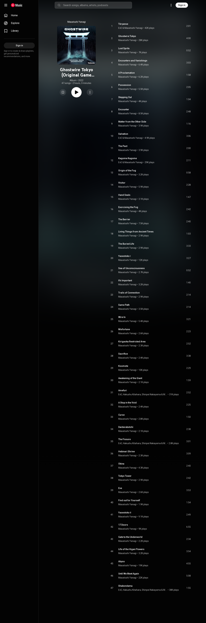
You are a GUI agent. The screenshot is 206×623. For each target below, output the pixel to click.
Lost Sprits (124, 48)
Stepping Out (125, 97)
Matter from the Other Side (132, 121)
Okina (121, 463)
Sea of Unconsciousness (131, 268)
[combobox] (97, 5)
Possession (124, 85)
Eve (120, 488)
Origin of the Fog (127, 170)
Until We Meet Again (128, 573)
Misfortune (124, 329)
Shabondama (125, 586)
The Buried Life (126, 244)
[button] (63, 92)
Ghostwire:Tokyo (127, 36)
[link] (19, 15)
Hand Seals (124, 195)
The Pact (122, 146)
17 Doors (123, 525)
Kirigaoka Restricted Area (131, 341)
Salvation (123, 134)
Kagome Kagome (127, 158)
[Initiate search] (59, 5)
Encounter (123, 109)
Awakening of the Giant (130, 378)
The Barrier (124, 219)
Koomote (123, 366)
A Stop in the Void (127, 402)
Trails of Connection (129, 292)
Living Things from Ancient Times (136, 231)
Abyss (121, 561)
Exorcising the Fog (128, 207)
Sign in (181, 5)
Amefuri (122, 390)
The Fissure (124, 439)
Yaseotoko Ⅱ (124, 512)
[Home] (16, 5)
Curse (121, 415)
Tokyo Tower (124, 476)
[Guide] (6, 5)
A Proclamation (126, 73)
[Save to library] (63, 92)
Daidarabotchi (125, 427)
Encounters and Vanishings (132, 60)
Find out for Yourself (129, 500)
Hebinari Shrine (126, 451)
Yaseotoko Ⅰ (124, 256)
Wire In (122, 317)
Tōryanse (123, 24)
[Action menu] (90, 92)
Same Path (124, 305)
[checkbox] (188, 26)
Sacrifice (123, 353)
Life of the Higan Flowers (131, 549)
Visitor (121, 182)
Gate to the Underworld (130, 537)
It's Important (125, 280)
